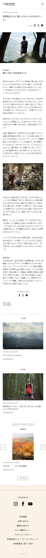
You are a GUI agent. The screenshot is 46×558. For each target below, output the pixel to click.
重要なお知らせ (23, 525)
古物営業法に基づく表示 (23, 543)
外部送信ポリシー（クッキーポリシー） (23, 539)
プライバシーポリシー (23, 534)
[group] (23, 452)
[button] (3, 447)
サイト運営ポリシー (23, 530)
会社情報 (23, 516)
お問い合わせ (23, 521)
